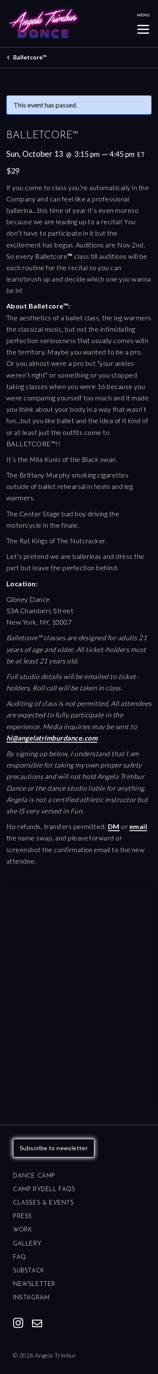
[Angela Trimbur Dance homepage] (70, 23)
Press (22, 1216)
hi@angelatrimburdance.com (51, 738)
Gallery (27, 1244)
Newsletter (34, 1284)
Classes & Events (43, 1203)
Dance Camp (34, 1176)
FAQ (19, 1257)
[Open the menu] (143, 29)
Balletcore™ (29, 57)
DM (114, 826)
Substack (29, 1271)
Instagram (31, 1298)
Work (22, 1230)
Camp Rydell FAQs (44, 1189)
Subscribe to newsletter (54, 1147)
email (138, 826)
